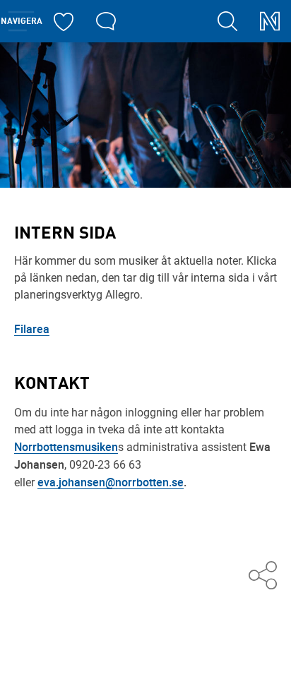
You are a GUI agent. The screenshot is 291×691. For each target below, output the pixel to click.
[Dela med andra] (263, 576)
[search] (227, 21)
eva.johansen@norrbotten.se (110, 482)
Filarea (31, 329)
